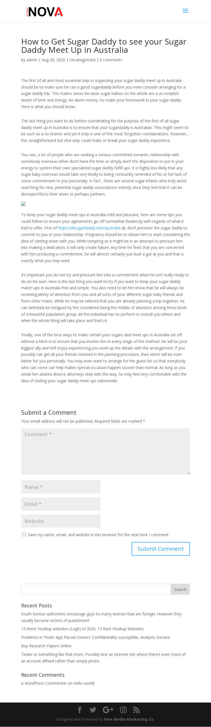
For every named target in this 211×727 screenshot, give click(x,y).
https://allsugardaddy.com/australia (89, 227)
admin (31, 59)
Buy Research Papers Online (46, 645)
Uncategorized (82, 59)
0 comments (111, 59)
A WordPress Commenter (44, 683)
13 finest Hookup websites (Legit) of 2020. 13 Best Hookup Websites (82, 628)
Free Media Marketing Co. (129, 719)
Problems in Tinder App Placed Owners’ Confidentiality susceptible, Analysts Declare (95, 637)
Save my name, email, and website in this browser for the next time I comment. (98, 534)
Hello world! (84, 683)
